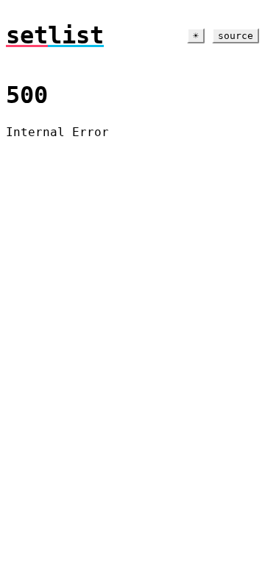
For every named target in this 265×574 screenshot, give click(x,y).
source (235, 35)
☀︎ (196, 35)
